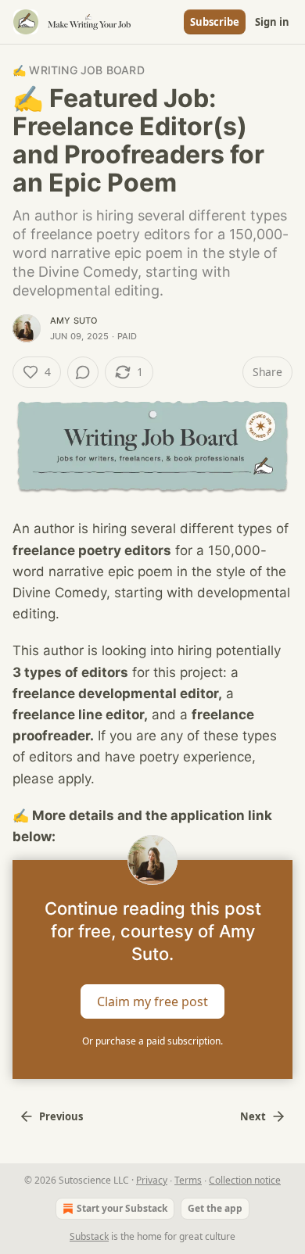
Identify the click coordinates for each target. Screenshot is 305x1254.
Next (253, 1116)
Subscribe (214, 22)
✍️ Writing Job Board (79, 70)
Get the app (215, 1208)
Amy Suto (74, 320)
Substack (89, 1236)
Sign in (272, 22)
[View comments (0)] (83, 372)
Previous (61, 1116)
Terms (188, 1180)
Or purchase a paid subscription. (152, 1041)
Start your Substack (122, 1208)
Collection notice (245, 1180)
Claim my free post (152, 1001)
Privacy (151, 1180)
